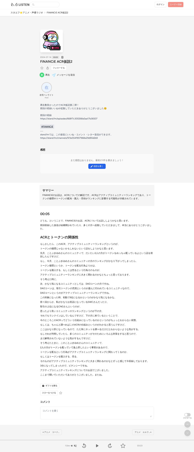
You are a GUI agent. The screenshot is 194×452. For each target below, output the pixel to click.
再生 (47, 74)
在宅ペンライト (47, 95)
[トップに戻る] (187, 424)
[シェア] (47, 68)
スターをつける (49, 393)
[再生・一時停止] (96, 446)
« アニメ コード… (51, 432)
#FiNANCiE (47, 126)
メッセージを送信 (66, 74)
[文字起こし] (62, 57)
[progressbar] (97, 440)
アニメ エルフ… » (143, 432)
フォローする (59, 68)
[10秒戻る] (84, 446)
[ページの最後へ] (187, 433)
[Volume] (73, 445)
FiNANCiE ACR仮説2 (56, 61)
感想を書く (98, 166)
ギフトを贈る (51, 385)
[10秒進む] (110, 446)
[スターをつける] (42, 68)
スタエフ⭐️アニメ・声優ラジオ (27, 12)
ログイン (160, 4)
